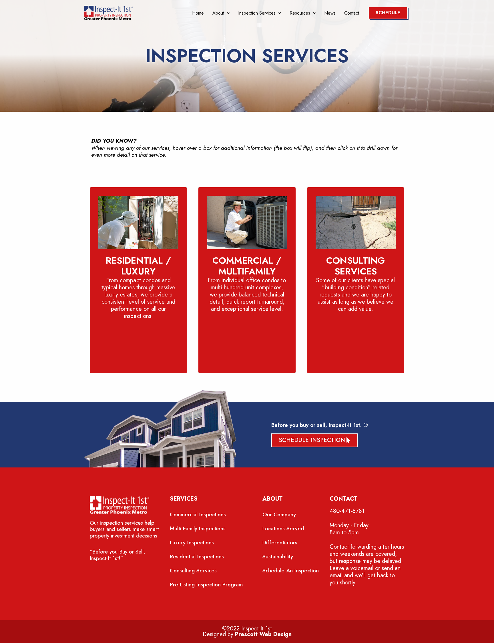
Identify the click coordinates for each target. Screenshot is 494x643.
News (330, 13)
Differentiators (279, 542)
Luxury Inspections (192, 542)
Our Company (279, 514)
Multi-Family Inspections (198, 528)
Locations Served (283, 528)
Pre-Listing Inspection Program (206, 584)
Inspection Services (257, 13)
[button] (221, 13)
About (218, 13)
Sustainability (277, 556)
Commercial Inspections (198, 514)
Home (198, 13)
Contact (351, 13)
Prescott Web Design (263, 634)
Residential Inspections (197, 556)
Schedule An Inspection (290, 570)
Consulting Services (193, 570)
